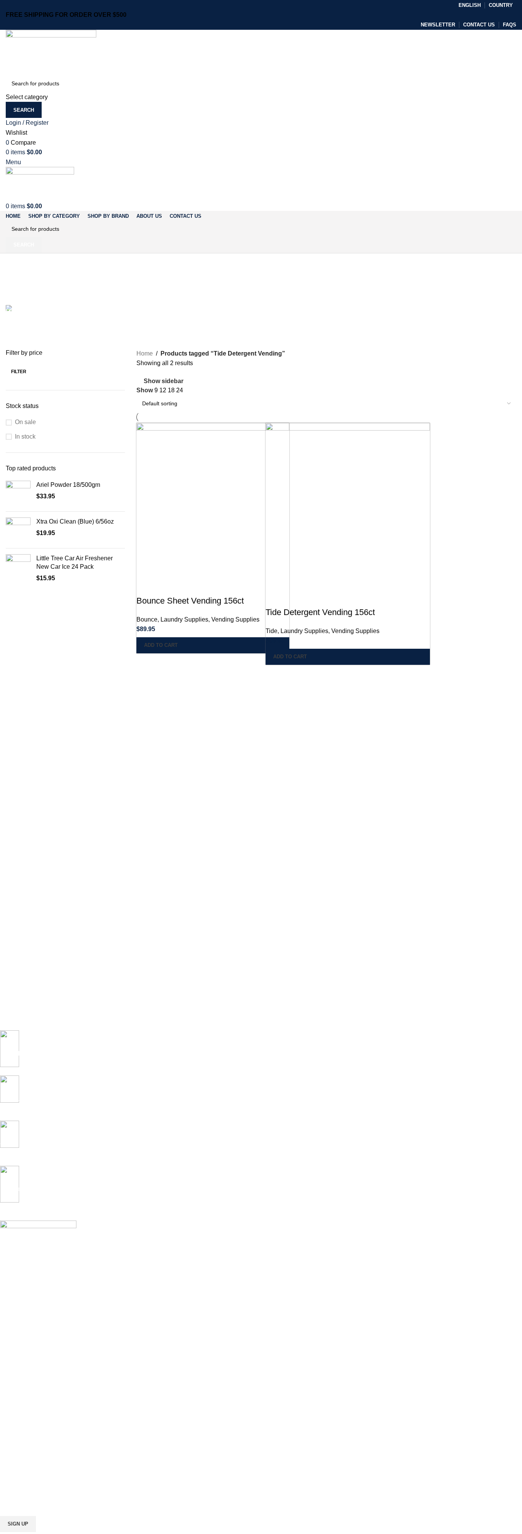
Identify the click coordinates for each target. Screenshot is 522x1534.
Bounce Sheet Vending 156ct (190, 600)
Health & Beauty (19, 1387)
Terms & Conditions (23, 1453)
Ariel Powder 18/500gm (68, 484)
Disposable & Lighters (26, 1374)
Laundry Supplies (184, 619)
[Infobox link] (255, 1143)
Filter (18, 371)
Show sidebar (163, 381)
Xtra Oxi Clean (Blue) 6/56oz (75, 521)
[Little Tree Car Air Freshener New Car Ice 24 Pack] (18, 568)
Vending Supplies (235, 619)
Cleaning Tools (18, 1348)
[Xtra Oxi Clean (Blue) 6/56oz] (18, 529)
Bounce (146, 619)
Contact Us (13, 1466)
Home (144, 353)
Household (13, 1400)
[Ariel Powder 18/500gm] (18, 493)
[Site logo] (51, 52)
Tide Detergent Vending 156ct (320, 612)
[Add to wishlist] (187, 585)
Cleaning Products (22, 1335)
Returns (9, 1440)
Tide (271, 631)
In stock (25, 436)
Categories (21, 300)
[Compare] (146, 585)
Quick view (166, 585)
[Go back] (15, 263)
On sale (25, 422)
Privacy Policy (16, 1427)
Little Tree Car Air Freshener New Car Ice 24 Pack (74, 562)
